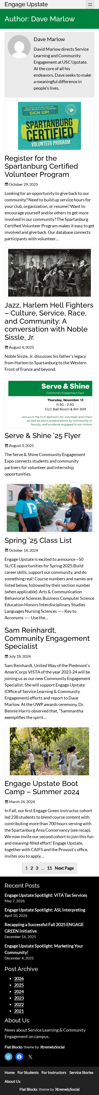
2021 (19, 1011)
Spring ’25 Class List (38, 540)
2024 (19, 991)
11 (49, 868)
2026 (19, 978)
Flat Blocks (14, 1047)
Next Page (64, 868)
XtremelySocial (52, 1047)
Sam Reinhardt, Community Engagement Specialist (47, 638)
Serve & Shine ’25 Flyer (43, 436)
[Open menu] (90, 4)
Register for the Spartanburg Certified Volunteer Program (41, 166)
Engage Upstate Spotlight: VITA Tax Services (46, 895)
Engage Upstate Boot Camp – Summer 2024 (42, 787)
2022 (19, 1004)
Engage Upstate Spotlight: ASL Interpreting (45, 909)
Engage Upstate (26, 4)
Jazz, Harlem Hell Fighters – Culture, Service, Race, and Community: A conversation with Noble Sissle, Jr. (49, 321)
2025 (19, 985)
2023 (19, 998)
